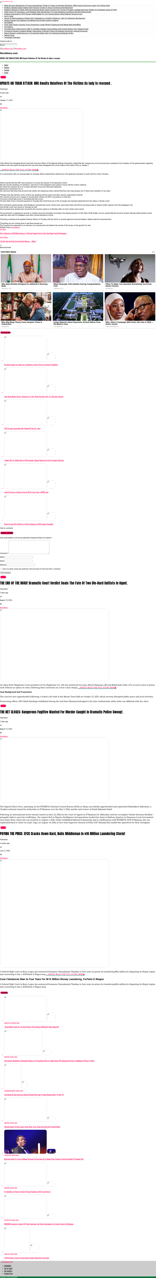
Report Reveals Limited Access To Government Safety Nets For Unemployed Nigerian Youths (38, 33)
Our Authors (8, 27)
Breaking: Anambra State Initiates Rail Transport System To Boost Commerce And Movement (38, 8)
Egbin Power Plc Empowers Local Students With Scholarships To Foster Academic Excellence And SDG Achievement (47, 12)
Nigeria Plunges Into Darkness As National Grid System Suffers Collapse (31, 20)
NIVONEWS (8, 23)
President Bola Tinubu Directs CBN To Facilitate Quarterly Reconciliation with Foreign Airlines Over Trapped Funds (46, 29)
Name (2, 557)
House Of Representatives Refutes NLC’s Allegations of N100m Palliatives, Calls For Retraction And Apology (44, 18)
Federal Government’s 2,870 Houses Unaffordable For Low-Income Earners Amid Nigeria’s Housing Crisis (43, 14)
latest (6, 65)
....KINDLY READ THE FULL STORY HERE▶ (19, 169)
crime (13, 227)
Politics (6, 67)
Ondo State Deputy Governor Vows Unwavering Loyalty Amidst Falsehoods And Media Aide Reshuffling (42, 25)
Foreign (6, 70)
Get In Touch (8, 16)
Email (2, 561)
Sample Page (9, 35)
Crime (6, 72)
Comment (4, 553)
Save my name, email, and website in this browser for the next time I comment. (32, 569)
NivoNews (4, 108)
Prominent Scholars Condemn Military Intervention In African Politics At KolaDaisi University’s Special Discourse (46, 31)
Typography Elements (12, 37)
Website (3, 565)
